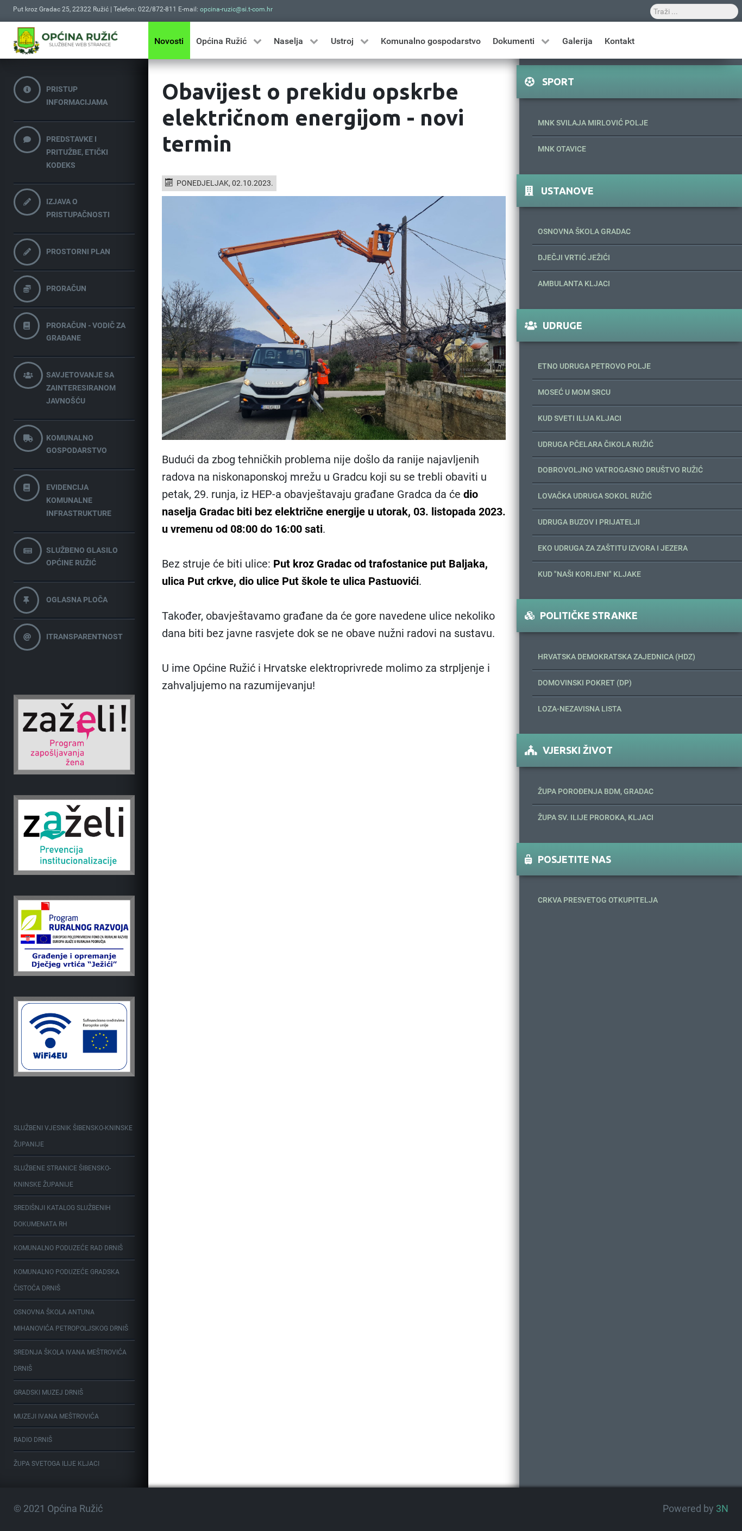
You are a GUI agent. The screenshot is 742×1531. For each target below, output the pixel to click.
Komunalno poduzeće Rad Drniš (68, 1248)
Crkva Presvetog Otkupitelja (598, 900)
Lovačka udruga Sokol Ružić (595, 496)
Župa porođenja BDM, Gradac (595, 791)
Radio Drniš (33, 1440)
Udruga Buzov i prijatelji (589, 522)
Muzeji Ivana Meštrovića (56, 1416)
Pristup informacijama (77, 95)
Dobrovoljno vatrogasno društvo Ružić (620, 469)
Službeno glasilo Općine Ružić (82, 557)
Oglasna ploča (77, 599)
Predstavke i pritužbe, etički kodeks (77, 152)
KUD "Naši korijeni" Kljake (589, 574)
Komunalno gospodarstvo (76, 444)
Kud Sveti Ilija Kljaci (579, 418)
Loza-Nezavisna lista (579, 708)
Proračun (66, 288)
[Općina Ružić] (66, 40)
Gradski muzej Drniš (48, 1392)
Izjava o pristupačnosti (78, 208)
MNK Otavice (562, 148)
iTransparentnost (84, 636)
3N (722, 1508)
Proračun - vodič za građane (85, 332)
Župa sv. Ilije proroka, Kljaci (595, 817)
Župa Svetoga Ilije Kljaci (56, 1463)
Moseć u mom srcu (574, 392)
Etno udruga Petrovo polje (594, 366)
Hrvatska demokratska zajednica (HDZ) (616, 656)
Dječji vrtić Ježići (574, 257)
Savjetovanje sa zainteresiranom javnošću (81, 387)
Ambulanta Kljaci (574, 283)
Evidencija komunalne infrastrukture (78, 500)
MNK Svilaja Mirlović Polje (593, 122)
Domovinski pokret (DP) (585, 682)
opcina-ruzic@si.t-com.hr (236, 9)
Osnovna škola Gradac (584, 231)
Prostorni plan (78, 251)
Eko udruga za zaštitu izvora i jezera (613, 548)
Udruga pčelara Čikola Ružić (595, 444)
